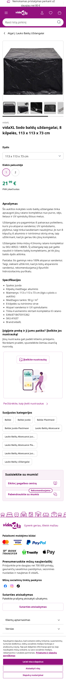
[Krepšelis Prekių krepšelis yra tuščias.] (59, 13)
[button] (33, 620)
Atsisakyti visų (33, 668)
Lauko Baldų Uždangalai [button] (17, 461)
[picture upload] (33, 380)
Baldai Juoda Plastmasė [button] (17, 428)
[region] (33, 657)
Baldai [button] (8, 419)
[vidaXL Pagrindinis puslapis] (21, 13)
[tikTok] (18, 586)
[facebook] (5, 586)
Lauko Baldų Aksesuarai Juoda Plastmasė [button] (21, 453)
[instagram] (11, 586)
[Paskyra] (42, 13)
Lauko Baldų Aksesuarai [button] (47, 428)
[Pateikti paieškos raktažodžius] (58, 22)
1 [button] (6, 172)
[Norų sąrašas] (51, 13)
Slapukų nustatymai (33, 675)
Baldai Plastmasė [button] (45, 419)
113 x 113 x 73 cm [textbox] (16, 156)
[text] (9, 184)
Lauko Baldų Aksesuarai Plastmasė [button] (21, 445)
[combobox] (33, 22)
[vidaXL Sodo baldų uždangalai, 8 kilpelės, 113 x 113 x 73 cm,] (33, 71)
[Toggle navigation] (6, 12)
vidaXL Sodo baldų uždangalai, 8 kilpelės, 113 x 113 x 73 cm (32, 130)
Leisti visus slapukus (33, 661)
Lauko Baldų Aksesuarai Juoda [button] (20, 436)
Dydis (5, 147)
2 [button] (15, 172)
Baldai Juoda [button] (24, 419)
